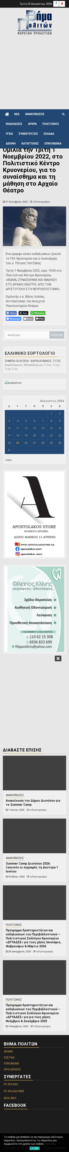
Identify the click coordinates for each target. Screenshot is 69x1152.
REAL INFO (10, 1098)
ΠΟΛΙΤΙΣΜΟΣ (50, 123)
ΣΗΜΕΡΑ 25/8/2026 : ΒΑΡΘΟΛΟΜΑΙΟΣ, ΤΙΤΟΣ (33, 360)
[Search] (63, 114)
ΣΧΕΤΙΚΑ (9, 1057)
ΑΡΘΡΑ (32, 123)
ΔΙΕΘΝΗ (11, 143)
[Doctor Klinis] (34, 609)
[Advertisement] (34, 71)
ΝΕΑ (16, 114)
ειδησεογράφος (41, 201)
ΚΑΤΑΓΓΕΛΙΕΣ (30, 143)
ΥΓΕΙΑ (9, 133)
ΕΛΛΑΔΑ (49, 133)
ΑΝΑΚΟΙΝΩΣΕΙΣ (34, 114)
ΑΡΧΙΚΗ (8, 1051)
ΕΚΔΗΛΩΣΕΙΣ (14, 123)
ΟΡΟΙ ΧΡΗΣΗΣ (12, 1069)
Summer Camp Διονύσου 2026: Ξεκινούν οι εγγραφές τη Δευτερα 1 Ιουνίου (32, 867)
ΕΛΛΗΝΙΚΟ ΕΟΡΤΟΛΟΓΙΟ (30, 353)
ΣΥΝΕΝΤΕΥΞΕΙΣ (28, 133)
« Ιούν (8, 460)
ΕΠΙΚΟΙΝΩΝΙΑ (52, 143)
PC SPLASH (11, 1084)
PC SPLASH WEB (14, 1091)
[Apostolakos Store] (34, 514)
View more (50, 1144)
